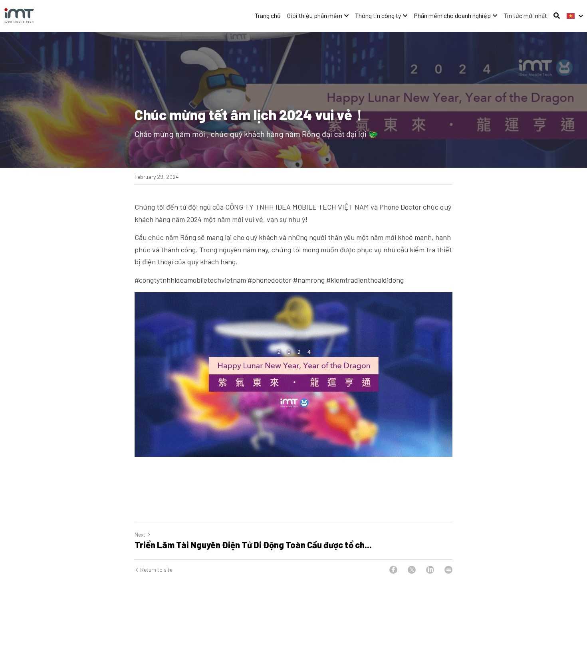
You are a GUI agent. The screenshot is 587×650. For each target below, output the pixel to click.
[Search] (556, 15)
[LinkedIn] (430, 570)
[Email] (448, 570)
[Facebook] (393, 570)
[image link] (19, 15)
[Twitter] (412, 570)
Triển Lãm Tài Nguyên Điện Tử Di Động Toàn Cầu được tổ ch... (253, 544)
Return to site (156, 569)
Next (140, 534)
